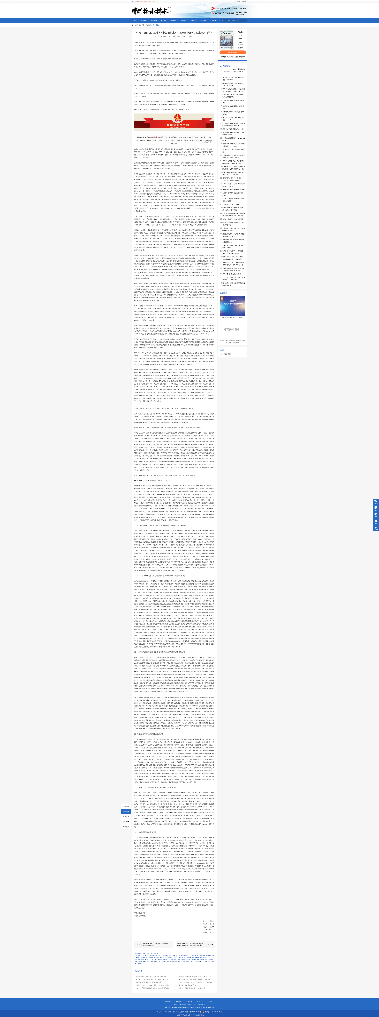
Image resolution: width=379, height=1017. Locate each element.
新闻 (225, 354)
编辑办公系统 (240, 43)
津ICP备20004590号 (195, 1012)
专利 (221, 354)
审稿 (240, 39)
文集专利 (154, 20)
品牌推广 (184, 20)
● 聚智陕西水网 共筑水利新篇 (187, 985)
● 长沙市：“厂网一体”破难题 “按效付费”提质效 (192, 988)
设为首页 (237, 1)
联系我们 (200, 1001)
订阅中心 (213, 20)
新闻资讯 (164, 20)
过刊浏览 (240, 48)
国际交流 (194, 20)
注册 (154, 1)
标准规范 (126, 822)
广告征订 (189, 1001)
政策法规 (126, 817)
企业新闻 (126, 806)
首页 (135, 20)
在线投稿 (144, 20)
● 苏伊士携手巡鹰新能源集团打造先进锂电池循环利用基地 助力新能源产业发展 (153, 988)
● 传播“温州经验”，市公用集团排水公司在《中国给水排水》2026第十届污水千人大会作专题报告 (153, 985)
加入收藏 (244, 1)
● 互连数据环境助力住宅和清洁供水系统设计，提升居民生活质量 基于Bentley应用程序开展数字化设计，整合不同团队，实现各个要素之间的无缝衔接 (196, 982)
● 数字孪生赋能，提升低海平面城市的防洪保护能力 (150, 976)
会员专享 (203, 20)
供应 (229, 354)
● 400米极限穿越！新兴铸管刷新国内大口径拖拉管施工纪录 (196, 979)
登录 (150, 1)
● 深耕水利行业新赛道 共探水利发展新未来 (148, 982)
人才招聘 (178, 1001)
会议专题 (174, 20)
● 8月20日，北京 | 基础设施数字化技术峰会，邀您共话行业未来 (153, 979)
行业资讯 (126, 811)
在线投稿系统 (232, 52)
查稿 (240, 35)
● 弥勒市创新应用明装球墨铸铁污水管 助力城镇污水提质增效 (196, 976)
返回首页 (168, 1001)
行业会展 (126, 827)
